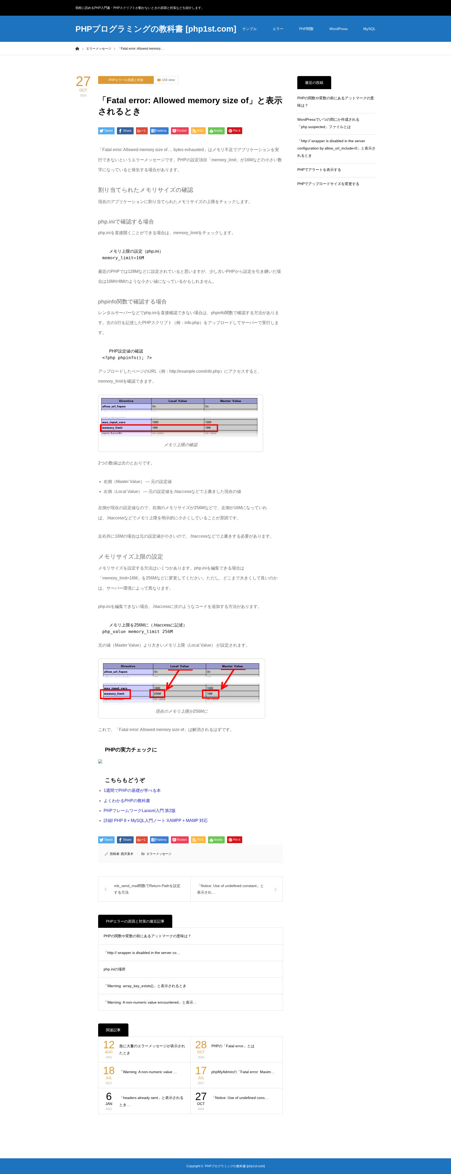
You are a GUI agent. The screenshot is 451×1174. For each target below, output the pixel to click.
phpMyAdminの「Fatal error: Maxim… (243, 1072)
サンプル (249, 29)
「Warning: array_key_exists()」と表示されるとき (145, 986)
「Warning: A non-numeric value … (148, 1072)
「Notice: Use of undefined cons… (239, 1098)
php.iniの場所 (115, 969)
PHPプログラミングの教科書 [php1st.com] (155, 28)
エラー (277, 29)
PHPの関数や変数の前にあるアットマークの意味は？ (147, 936)
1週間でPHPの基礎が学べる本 (132, 790)
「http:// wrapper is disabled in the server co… (142, 953)
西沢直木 (127, 854)
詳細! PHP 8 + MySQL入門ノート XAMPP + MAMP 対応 (156, 820)
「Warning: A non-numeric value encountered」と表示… (150, 1002)
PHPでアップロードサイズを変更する (328, 184)
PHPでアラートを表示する (319, 170)
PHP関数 (306, 29)
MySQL (369, 29)
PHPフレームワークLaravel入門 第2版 (140, 810)
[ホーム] (77, 48)
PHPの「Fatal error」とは (232, 1046)
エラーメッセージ (158, 854)
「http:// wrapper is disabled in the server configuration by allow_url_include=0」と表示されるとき (336, 148)
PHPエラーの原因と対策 (126, 80)
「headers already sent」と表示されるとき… (151, 1101)
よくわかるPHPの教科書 (127, 800)
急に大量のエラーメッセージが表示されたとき (152, 1049)
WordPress (338, 29)
